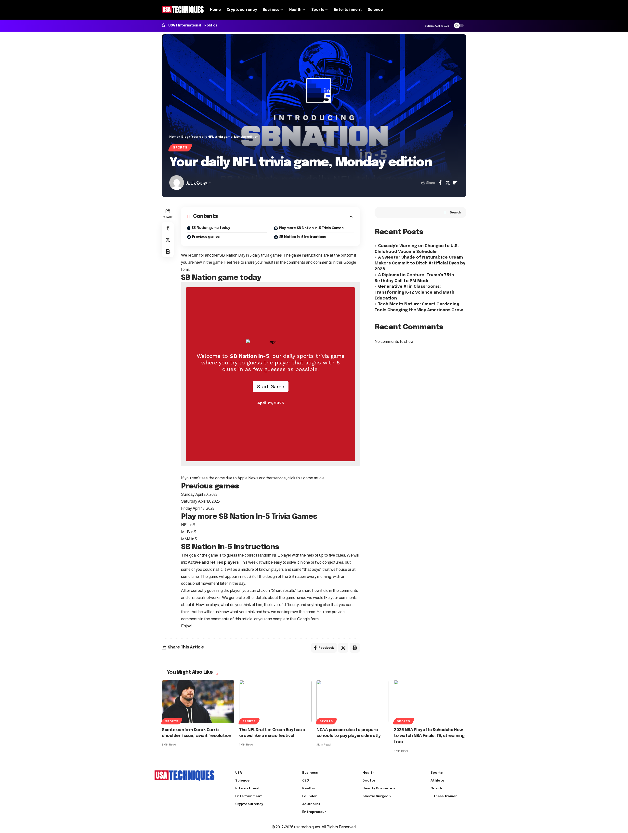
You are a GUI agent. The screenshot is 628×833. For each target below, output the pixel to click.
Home (174, 136)
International (189, 25)
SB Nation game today (211, 228)
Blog (185, 136)
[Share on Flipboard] (455, 182)
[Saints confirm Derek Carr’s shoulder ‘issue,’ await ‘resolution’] (198, 701)
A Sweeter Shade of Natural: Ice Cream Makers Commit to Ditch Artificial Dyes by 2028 (420, 264)
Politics (210, 25)
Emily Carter (196, 183)
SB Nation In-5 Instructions (302, 237)
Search (455, 212)
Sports (180, 147)
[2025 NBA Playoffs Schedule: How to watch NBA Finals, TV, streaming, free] (430, 701)
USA (171, 25)
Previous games (206, 236)
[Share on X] (447, 182)
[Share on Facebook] (440, 182)
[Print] (168, 251)
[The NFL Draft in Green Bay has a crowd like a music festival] (275, 701)
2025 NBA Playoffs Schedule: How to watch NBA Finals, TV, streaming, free (430, 736)
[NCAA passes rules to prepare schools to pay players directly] (352, 701)
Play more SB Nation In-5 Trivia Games (311, 228)
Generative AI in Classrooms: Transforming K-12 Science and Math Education (414, 293)
